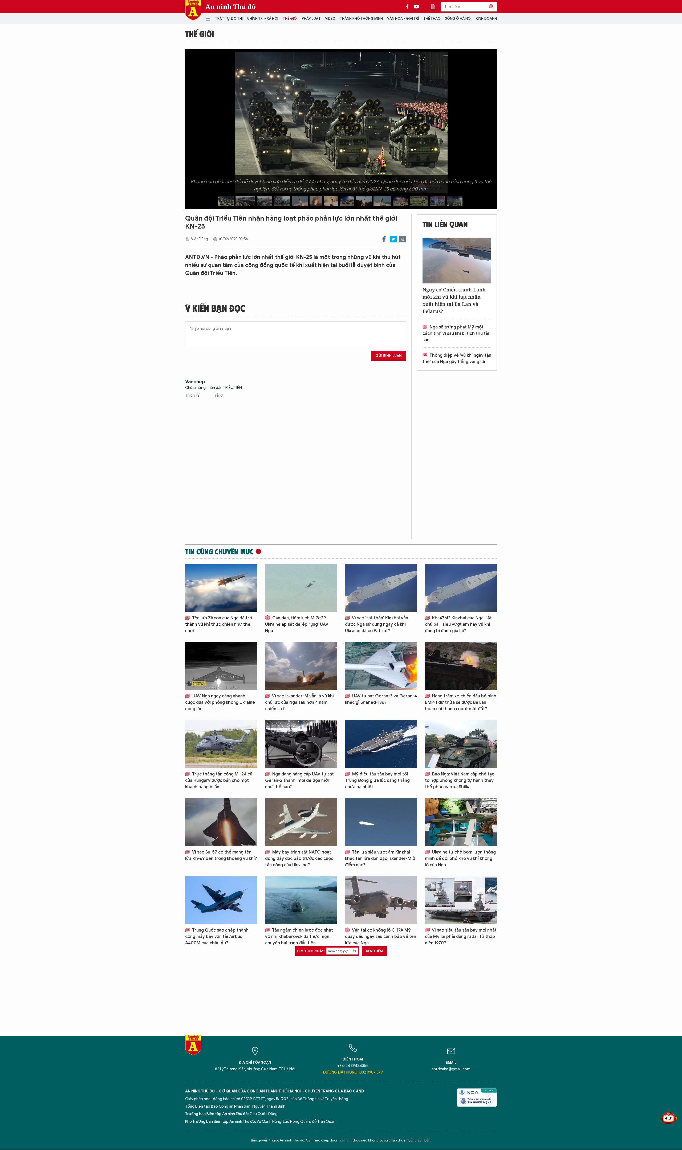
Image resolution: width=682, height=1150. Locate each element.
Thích (193, 395)
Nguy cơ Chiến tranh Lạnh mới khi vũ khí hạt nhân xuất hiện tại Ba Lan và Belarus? (454, 300)
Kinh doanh (486, 18)
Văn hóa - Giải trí (403, 18)
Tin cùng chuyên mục (219, 551)
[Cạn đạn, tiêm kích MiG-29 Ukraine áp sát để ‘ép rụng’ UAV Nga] (301, 588)
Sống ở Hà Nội (458, 18)
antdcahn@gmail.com (451, 1069)
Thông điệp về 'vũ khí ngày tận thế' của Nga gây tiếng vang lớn (457, 358)
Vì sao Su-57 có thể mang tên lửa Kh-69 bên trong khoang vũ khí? (221, 855)
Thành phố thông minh (361, 18)
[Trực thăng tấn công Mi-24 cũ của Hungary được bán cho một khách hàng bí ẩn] (221, 744)
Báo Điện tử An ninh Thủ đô (193, 10)
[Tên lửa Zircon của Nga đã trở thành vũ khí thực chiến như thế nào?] (221, 588)
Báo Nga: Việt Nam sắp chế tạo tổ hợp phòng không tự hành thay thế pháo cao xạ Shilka (459, 780)
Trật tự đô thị (229, 18)
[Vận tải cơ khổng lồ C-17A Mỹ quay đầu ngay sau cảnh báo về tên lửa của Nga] (381, 900)
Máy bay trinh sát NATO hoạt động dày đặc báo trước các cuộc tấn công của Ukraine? (299, 859)
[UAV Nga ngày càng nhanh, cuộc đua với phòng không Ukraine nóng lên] (221, 666)
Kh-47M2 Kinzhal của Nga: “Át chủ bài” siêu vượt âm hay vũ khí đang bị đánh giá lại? (458, 624)
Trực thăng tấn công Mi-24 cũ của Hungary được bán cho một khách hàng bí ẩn (218, 780)
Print (402, 239)
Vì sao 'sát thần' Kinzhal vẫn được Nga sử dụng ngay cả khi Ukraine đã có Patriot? (376, 624)
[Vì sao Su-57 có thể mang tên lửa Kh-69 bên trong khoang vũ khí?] (221, 822)
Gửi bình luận (388, 355)
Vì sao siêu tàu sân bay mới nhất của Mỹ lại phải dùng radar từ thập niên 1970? (461, 937)
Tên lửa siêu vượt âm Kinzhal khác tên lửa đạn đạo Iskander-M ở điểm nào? (380, 859)
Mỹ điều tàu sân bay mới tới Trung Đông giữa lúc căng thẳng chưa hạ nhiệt (377, 780)
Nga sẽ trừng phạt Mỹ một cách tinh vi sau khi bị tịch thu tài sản (456, 333)
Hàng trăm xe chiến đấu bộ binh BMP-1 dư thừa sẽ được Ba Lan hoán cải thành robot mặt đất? (460, 702)
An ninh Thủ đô (230, 6)
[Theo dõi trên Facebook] (408, 6)
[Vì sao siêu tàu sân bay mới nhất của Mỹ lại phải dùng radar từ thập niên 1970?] (461, 900)
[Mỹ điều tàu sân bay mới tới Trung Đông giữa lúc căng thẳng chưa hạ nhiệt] (381, 744)
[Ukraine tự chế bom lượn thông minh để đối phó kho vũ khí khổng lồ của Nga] (461, 822)
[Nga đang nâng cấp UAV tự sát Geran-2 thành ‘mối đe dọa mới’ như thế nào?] (301, 744)
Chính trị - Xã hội (262, 18)
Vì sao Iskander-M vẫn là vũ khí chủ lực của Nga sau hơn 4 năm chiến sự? (299, 702)
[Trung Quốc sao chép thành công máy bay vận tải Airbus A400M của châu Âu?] (221, 900)
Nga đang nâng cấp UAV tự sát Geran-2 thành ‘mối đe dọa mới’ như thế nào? (299, 780)
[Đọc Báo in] (436, 6)
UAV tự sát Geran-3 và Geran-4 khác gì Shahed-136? (381, 699)
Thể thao (432, 18)
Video (330, 18)
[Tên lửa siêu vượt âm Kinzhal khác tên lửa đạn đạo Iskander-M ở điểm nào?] (381, 822)
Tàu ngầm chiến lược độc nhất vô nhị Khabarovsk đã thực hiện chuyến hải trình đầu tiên (299, 937)
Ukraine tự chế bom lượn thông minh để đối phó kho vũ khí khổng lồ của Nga (460, 859)
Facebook (384, 239)
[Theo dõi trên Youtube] (416, 6)
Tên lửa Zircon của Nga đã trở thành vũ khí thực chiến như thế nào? (218, 624)
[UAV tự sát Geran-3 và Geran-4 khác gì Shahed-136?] (381, 666)
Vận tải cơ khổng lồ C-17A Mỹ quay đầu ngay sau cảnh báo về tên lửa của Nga (380, 937)
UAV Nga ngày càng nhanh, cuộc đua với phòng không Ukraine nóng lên (220, 702)
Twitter (393, 239)
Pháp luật (311, 18)
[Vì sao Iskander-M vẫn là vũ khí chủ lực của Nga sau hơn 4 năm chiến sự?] (301, 666)
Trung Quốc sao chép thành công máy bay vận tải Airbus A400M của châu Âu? (217, 937)
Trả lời (218, 395)
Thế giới (290, 18)
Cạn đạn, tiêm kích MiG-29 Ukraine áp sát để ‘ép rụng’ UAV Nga (296, 624)
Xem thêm (374, 951)
